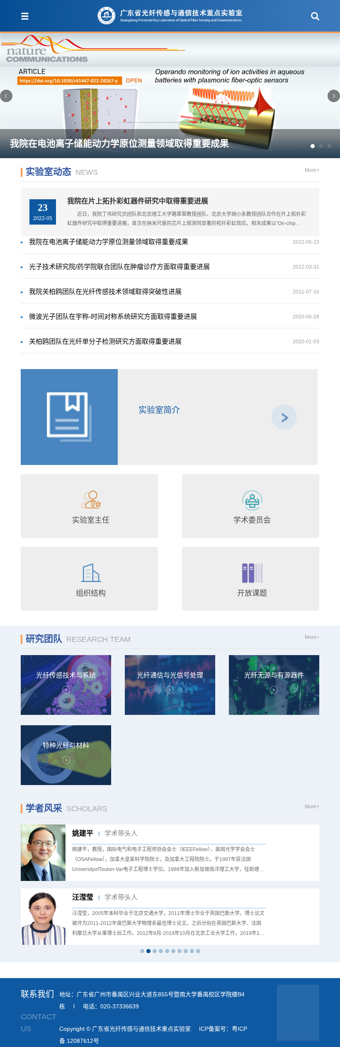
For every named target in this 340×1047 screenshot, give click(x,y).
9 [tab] (192, 951)
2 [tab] (148, 951)
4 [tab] (161, 951)
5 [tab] (167, 951)
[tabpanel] (170, 884)
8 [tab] (186, 951)
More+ (312, 170)
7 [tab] (179, 951)
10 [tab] (198, 951)
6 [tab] (173, 951)
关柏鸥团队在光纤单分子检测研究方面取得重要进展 (174, 341)
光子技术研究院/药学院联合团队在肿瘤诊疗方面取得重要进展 (174, 266)
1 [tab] (142, 951)
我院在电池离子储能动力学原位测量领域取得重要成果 (174, 241)
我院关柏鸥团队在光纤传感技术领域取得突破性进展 (174, 291)
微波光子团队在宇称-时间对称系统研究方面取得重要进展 (174, 316)
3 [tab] (155, 951)
